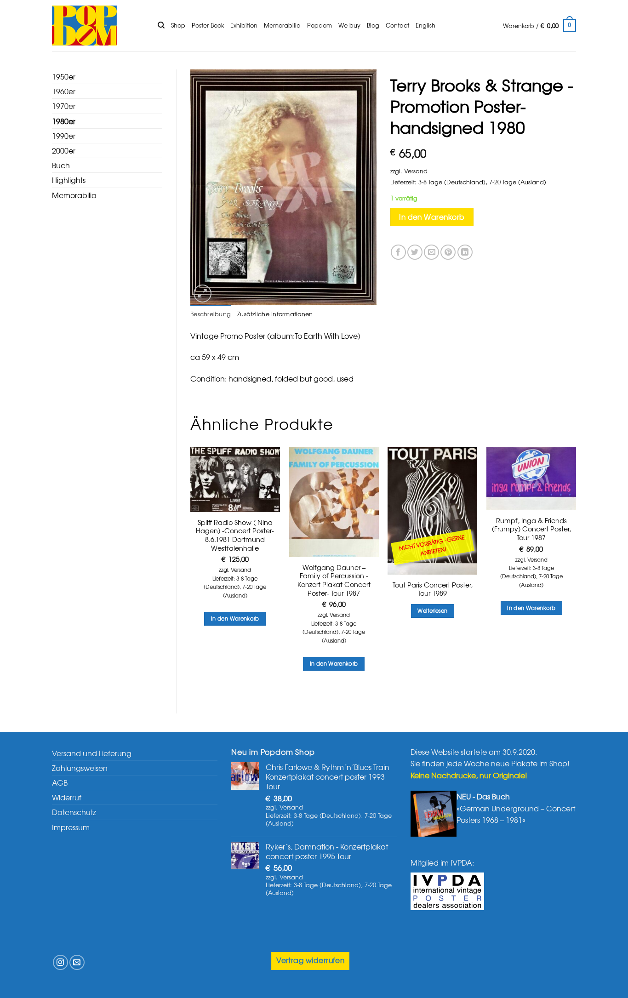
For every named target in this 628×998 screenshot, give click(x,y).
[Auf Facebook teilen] (398, 252)
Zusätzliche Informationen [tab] (275, 313)
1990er (63, 135)
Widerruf (66, 797)
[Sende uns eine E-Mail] (77, 962)
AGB (60, 782)
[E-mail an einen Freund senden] (431, 252)
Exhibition (243, 25)
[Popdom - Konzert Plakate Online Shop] (98, 25)
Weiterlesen (432, 610)
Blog (373, 25)
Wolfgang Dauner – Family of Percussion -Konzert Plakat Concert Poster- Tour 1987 (334, 580)
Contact (397, 25)
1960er (63, 91)
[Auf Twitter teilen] (414, 252)
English (425, 25)
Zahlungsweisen (80, 767)
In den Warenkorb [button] (235, 618)
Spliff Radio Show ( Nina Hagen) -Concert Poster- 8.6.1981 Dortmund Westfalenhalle (235, 535)
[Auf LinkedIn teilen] (465, 252)
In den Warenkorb (431, 216)
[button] (539, 26)
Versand (416, 170)
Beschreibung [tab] (210, 313)
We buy (349, 25)
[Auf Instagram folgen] (60, 962)
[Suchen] (161, 25)
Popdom (319, 25)
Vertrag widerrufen (310, 960)
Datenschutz (74, 811)
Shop (178, 25)
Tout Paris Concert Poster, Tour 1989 (433, 589)
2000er (63, 150)
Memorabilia (282, 25)
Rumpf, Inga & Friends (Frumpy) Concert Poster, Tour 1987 (531, 529)
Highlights (69, 179)
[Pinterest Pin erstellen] (448, 252)
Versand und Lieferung (91, 752)
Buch (61, 165)
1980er (63, 120)
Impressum (71, 827)
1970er (63, 105)
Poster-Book (208, 25)
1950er (63, 76)
